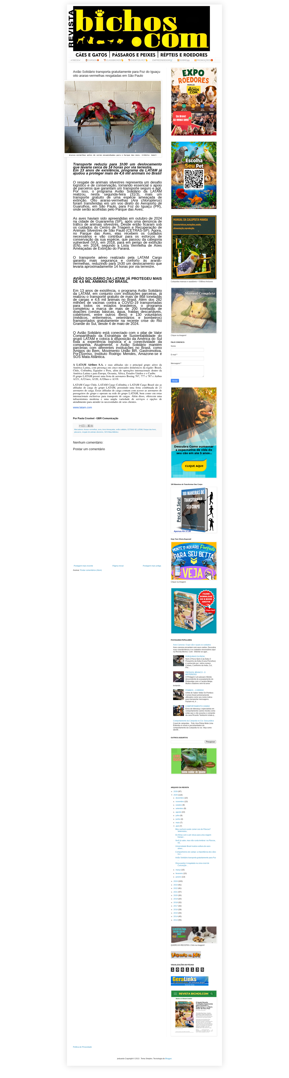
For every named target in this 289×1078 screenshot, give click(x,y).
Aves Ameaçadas (108, 429)
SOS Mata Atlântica (111, 432)
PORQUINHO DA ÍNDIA (195, 656)
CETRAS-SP (132, 429)
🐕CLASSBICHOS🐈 (114, 60)
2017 (176, 906)
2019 (176, 899)
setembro (180, 808)
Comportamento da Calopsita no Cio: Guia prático (193, 721)
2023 (176, 885)
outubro (179, 805)
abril (178, 826)
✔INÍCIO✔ (76, 60)
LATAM (140, 429)
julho (178, 815)
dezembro (180, 798)
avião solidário (121, 429)
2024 (176, 881)
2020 (176, 895)
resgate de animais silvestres (92, 432)
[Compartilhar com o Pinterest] (91, 425)
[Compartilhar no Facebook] (88, 425)
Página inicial (118, 566)
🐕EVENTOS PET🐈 (138, 60)
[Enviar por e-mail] (80, 425)
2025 (176, 795)
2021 (176, 892)
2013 (176, 920)
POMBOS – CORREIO (194, 690)
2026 (176, 791)
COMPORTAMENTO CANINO (197, 706)
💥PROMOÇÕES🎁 (203, 60)
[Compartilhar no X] (86, 425)
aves (100, 429)
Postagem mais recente (83, 566)
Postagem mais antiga (152, 566)
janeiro (179, 877)
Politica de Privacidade (82, 1047)
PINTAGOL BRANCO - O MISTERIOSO (195, 673)
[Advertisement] (117, 540)
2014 (176, 916)
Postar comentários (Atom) (91, 570)
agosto (179, 812)
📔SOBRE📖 (183, 60)
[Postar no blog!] (83, 425)
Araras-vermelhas (90, 429)
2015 (176, 913)
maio (178, 823)
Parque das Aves (149, 429)
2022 (176, 888)
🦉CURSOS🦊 (92, 60)
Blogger (168, 1059)
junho (178, 819)
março (178, 870)
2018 (176, 902)
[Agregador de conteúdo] (189, 983)
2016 (176, 909)
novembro (180, 801)
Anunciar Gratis (189, 985)
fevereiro (179, 873)
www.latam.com (82, 407)
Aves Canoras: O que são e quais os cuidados (192, 645)
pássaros (77, 432)
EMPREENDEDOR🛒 (162, 60)
